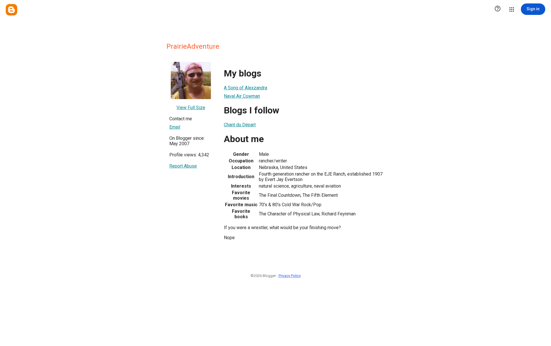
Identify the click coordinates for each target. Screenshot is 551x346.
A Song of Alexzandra (245, 88)
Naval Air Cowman (242, 96)
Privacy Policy (290, 276)
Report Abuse (183, 166)
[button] (498, 9)
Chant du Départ (240, 124)
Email (174, 127)
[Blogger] (11, 9)
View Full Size (190, 107)
